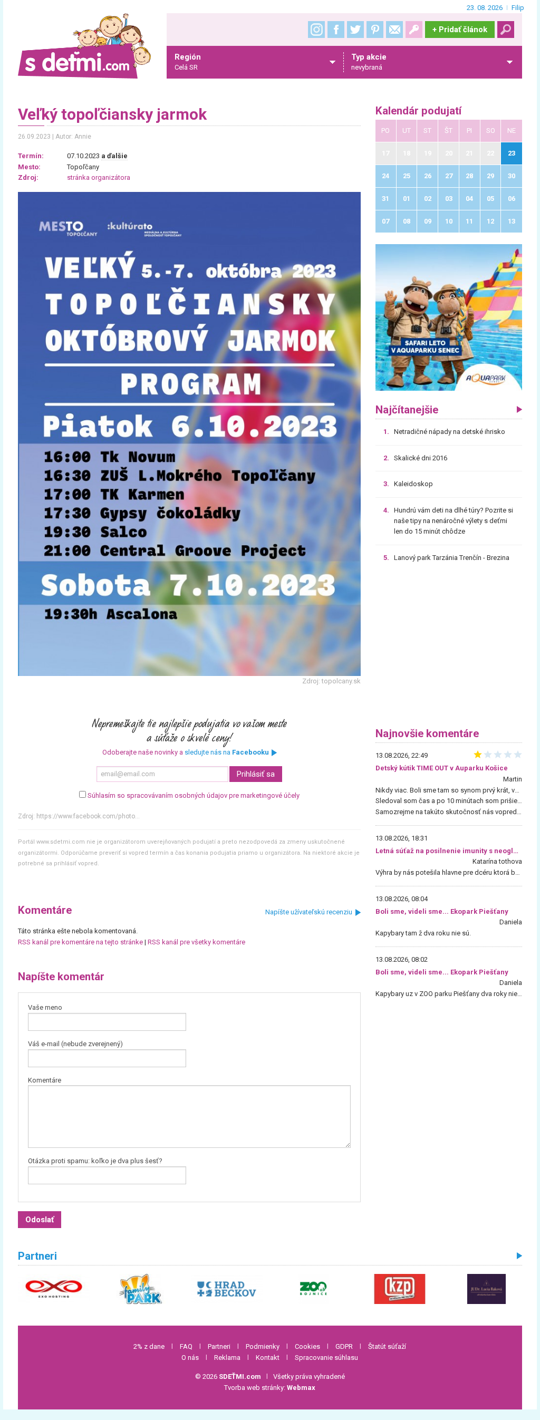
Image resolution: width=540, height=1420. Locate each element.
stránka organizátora (98, 177)
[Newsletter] (394, 29)
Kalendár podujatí (418, 111)
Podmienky (262, 1346)
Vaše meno (45, 1007)
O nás (190, 1357)
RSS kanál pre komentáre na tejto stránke (80, 942)
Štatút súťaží (387, 1346)
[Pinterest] (375, 29)
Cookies (307, 1346)
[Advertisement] (448, 648)
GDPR (344, 1346)
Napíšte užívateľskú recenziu (308, 912)
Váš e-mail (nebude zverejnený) (75, 1044)
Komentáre (44, 1080)
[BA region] (448, 317)
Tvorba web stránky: (269, 1388)
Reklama (227, 1357)
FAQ (186, 1346)
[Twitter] (355, 29)
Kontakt (267, 1357)
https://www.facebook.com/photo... (88, 816)
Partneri (219, 1346)
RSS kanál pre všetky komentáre (196, 942)
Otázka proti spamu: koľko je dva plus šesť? (95, 1161)
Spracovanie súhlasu (326, 1357)
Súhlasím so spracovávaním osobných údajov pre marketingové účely (194, 795)
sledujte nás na (227, 752)
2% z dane (149, 1346)
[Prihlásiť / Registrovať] (414, 29)
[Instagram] (316, 29)
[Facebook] (335, 29)
